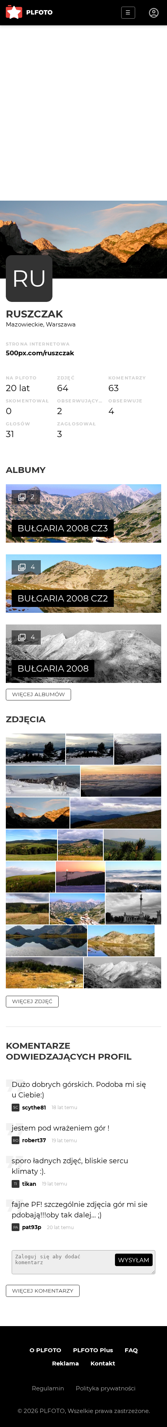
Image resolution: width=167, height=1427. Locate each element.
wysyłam (133, 1260)
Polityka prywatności (106, 1388)
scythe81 (34, 1107)
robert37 (34, 1140)
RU (29, 278)
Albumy (25, 469)
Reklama (65, 1363)
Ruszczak (34, 314)
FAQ (131, 1350)
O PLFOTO (45, 1350)
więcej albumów (38, 694)
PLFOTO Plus (93, 1350)
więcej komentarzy (42, 1291)
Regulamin (48, 1388)
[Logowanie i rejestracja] (154, 12)
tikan (29, 1184)
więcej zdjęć (32, 1001)
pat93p (31, 1227)
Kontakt (102, 1363)
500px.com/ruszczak (40, 353)
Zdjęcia (25, 719)
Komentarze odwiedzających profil (69, 1051)
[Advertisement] (83, 113)
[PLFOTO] (29, 12)
